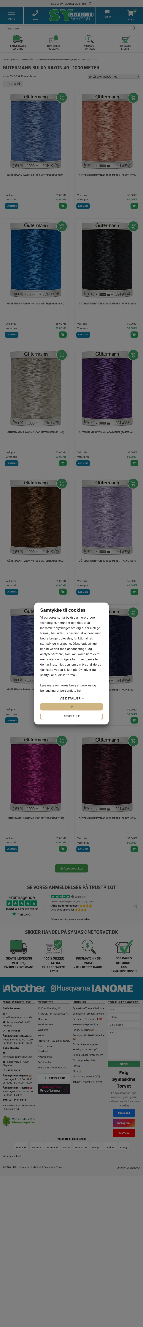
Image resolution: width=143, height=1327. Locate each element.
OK (71, 707)
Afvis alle (71, 716)
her (79, 690)
